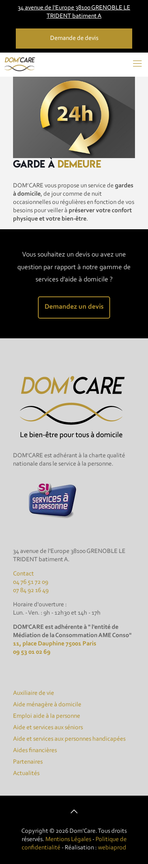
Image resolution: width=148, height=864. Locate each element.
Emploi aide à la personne (46, 716)
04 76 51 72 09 (30, 582)
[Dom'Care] (20, 64)
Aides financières (35, 750)
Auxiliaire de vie (33, 693)
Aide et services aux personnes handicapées (69, 739)
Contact (23, 574)
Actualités (26, 773)
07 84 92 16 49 (31, 590)
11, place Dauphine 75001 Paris (54, 644)
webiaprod (112, 848)
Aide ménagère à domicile (47, 705)
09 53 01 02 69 (32, 652)
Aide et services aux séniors (48, 727)
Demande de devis (74, 38)
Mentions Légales (68, 839)
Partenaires (28, 762)
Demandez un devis (74, 307)
